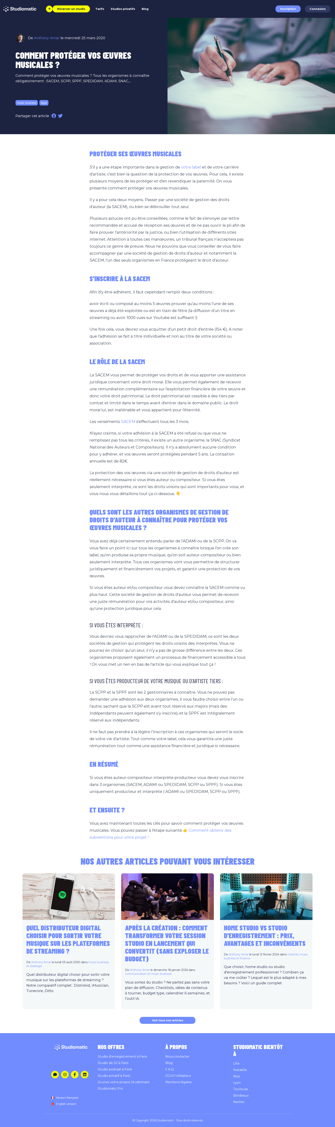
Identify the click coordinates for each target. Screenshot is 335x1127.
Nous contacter (177, 1056)
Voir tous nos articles (167, 1020)
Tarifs (99, 9)
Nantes (238, 1102)
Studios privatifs (123, 9)
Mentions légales (178, 1082)
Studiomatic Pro (110, 1088)
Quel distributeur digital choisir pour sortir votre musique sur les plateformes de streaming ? (68, 939)
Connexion (318, 9)
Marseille (240, 1070)
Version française (67, 1097)
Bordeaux (241, 1095)
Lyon (237, 1083)
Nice (236, 1076)
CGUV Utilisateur (178, 1076)
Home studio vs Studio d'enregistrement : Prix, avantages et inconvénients (265, 935)
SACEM (128, 421)
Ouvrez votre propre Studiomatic (124, 1082)
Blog (145, 9)
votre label (191, 167)
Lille (236, 1063)
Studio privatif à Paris (114, 1076)
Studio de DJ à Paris (113, 1063)
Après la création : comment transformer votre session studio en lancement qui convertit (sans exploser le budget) (167, 943)
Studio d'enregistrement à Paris (122, 1056)
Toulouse (240, 1089)
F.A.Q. (169, 1069)
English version (66, 1104)
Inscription (288, 9)
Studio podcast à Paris (115, 1069)
